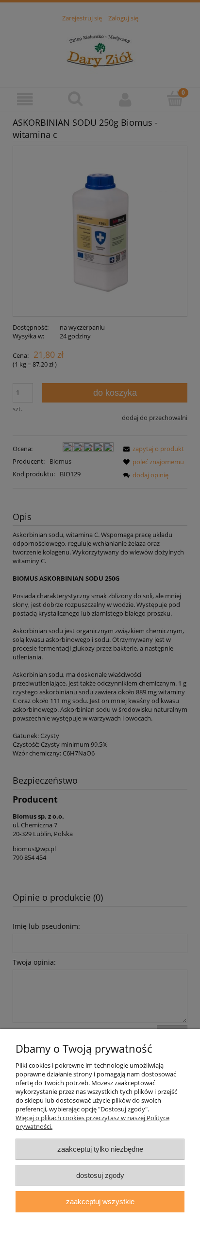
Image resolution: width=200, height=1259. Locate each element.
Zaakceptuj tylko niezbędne (100, 1149)
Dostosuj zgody (100, 1175)
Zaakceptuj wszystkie (100, 1201)
